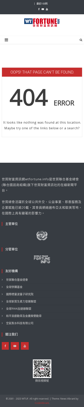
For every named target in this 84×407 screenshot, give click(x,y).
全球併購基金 (14, 287)
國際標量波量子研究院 (19, 294)
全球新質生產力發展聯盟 (21, 301)
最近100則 (42, 3)
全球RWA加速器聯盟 (18, 308)
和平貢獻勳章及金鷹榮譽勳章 (24, 316)
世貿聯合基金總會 (17, 279)
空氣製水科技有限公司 (19, 323)
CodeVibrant (42, 403)
